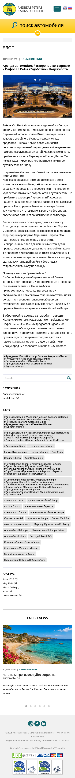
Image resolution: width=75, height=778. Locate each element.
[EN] (65, 7)
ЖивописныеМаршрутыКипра (21, 547)
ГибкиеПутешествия (15, 451)
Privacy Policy (62, 732)
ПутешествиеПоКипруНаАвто (48, 530)
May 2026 (10, 583)
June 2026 (10, 579)
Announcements (13, 393)
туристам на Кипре (37, 518)
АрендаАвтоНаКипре (16, 530)
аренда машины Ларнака (38, 506)
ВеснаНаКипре (39, 451)
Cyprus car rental (13, 518)
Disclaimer (49, 732)
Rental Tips (10, 397)
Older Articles (12, 595)
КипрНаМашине (34, 457)
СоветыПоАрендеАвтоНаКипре (22, 541)
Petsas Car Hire (60, 518)
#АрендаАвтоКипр (14, 445)
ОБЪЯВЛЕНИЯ (28, 669)
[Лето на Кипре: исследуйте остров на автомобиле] (37, 644)
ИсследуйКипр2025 (40, 536)
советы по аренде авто (17, 524)
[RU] (70, 7)
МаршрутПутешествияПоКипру (51, 524)
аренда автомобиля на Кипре (47, 512)
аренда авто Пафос (15, 512)
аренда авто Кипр (14, 500)
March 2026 (11, 587)
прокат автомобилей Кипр (43, 500)
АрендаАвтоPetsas (15, 536)
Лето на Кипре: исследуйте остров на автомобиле (29, 676)
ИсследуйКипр (12, 457)
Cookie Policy (37, 736)
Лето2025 (57, 451)
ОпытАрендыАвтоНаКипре (19, 553)
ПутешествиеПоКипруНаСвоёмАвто (24, 559)
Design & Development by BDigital (26, 748)
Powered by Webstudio (54, 748)
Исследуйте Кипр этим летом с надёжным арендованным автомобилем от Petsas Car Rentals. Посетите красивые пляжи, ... (35, 689)
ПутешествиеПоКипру (41, 445)
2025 (7, 591)
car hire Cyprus (12, 506)
